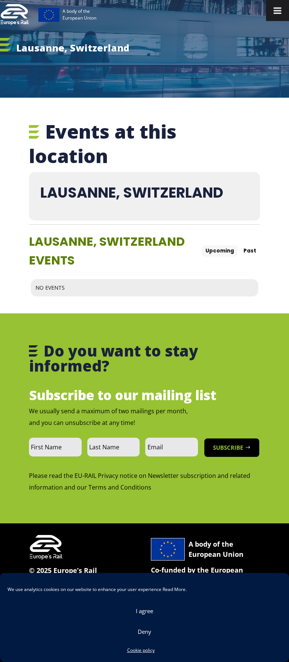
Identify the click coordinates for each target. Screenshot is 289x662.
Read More (174, 589)
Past (249, 250)
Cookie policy (141, 650)
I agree (144, 611)
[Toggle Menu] (277, 10)
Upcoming (219, 250)
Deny (144, 631)
